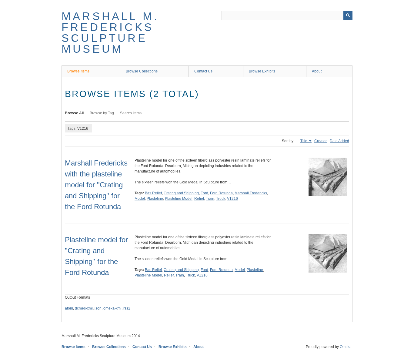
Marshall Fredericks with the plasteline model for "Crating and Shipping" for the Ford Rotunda (96, 185)
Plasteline (155, 198)
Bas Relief (153, 193)
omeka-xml (112, 308)
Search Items (131, 113)
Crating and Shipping (181, 193)
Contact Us (203, 71)
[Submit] (347, 15)
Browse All (74, 113)
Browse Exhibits (262, 71)
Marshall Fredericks (251, 193)
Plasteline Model (178, 198)
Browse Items (78, 71)
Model (140, 198)
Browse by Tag (102, 113)
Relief (199, 198)
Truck (220, 198)
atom (69, 308)
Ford (204, 193)
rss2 (126, 308)
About (317, 71)
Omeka (346, 347)
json (98, 308)
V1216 (232, 198)
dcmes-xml (84, 308)
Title (304, 141)
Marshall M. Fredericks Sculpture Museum (110, 32)
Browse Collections (142, 71)
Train (210, 198)
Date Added (339, 141)
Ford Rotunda (221, 193)
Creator (320, 141)
